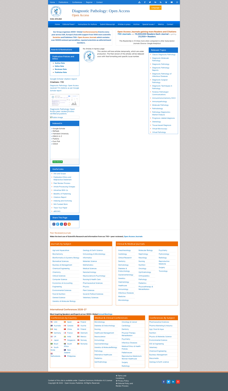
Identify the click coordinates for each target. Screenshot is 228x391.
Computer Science (59, 279)
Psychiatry (163, 250)
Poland (83, 322)
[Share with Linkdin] (61, 224)
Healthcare (122, 286)
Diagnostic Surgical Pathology (159, 81)
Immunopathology (159, 101)
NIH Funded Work (61, 204)
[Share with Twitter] (57, 224)
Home (52, 2)
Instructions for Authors (87, 24)
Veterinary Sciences (90, 297)
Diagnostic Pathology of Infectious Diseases (161, 75)
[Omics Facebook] (144, 2)
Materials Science (90, 261)
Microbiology (123, 300)
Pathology (143, 279)
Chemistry (56, 272)
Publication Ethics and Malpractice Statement (62, 178)
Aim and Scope (60, 174)
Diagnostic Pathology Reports (160, 69)
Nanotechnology (89, 272)
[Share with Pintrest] (65, 224)
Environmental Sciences (61, 290)
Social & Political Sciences (93, 294)
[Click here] (139, 2)
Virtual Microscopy (159, 129)
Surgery (162, 267)
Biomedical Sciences (60, 261)
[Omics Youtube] (172, 2)
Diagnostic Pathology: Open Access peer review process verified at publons (62, 111)
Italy (55, 329)
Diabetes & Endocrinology (124, 269)
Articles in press (124, 24)
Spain (69, 322)
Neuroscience (99, 336)
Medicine (121, 296)
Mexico (83, 336)
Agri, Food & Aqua (156, 329)
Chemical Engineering (61, 268)
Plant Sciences (88, 290)
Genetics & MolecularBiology (105, 347)
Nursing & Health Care (91, 279)
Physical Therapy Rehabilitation (128, 334)
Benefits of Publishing (62, 194)
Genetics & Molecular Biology (64, 301)
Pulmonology (164, 254)
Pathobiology (157, 108)
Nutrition (142, 265)
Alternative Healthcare (103, 355)
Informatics (87, 258)
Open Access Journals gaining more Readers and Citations (146, 31)
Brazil (55, 344)
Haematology (123, 282)
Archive (136, 24)
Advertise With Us (61, 190)
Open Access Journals (87, 37)
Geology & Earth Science (93, 250)
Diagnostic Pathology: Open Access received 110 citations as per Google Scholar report (64, 88)
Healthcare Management (104, 333)
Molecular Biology (146, 250)
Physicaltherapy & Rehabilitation (146, 288)
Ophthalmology (145, 272)
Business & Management (62, 265)
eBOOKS (57, 211)
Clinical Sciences (59, 276)
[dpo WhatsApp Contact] (177, 2)
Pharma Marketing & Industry (160, 326)
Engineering (57, 287)
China (69, 329)
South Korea (55, 348)
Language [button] (155, 8)
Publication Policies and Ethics (63, 57)
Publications (63, 2)
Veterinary (153, 347)
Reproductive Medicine (164, 262)
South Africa (68, 345)
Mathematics (88, 265)
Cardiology (122, 254)
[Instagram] (178, 382)
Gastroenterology (101, 344)
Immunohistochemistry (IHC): (164, 98)
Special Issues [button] (148, 24)
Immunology (123, 289)
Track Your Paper (60, 208)
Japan (56, 340)
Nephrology (143, 254)
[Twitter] (168, 382)
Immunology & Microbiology (94, 254)
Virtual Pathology (159, 132)
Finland (83, 329)
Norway (83, 340)
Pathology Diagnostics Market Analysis (161, 113)
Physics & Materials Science (160, 336)
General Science (58, 297)
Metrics (161, 24)
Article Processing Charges (64, 187)
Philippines (71, 356)
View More (57, 162)
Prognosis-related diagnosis (163, 118)
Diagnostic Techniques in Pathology (162, 87)
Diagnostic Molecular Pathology (160, 59)
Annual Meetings (105, 314)
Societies (57, 37)
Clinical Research (125, 258)
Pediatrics (142, 283)
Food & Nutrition (58, 294)
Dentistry (121, 261)
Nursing (142, 261)
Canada (70, 326)
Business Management (158, 355)
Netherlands (55, 356)
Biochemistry (57, 254)
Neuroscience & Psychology (94, 276)
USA (55, 322)
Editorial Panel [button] (68, 24)
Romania (83, 344)
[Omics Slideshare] (166, 2)
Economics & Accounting (62, 283)
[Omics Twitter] (150, 2)
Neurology (143, 258)
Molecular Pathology (160, 105)
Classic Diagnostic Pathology (164, 54)
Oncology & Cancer (129, 322)
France (70, 333)
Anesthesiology (124, 250)
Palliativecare (127, 353)
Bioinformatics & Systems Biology (65, 258)
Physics (86, 287)
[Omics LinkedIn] (155, 2)
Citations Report (60, 197)
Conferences (77, 2)
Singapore (71, 340)
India (69, 336)
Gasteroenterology (125, 275)
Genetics (121, 278)
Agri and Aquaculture (60, 250)
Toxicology (163, 271)
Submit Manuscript (107, 24)
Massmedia (154, 358)
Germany (57, 333)
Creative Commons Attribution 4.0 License (95, 380)
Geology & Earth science (159, 362)
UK (54, 336)
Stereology (156, 122)
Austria (83, 326)
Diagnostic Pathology (160, 64)
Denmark (84, 333)
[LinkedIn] (173, 382)
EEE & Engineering (156, 344)
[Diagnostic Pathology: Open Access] (56, 11)
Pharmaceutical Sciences (93, 283)
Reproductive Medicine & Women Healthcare (131, 357)
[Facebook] (164, 382)
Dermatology (123, 265)
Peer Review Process (62, 183)
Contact (99, 2)
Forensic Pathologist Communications (160, 93)
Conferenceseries (90, 32)
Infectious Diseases (126, 293)
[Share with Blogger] (69, 224)
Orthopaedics (144, 276)
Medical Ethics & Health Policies (131, 347)
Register (89, 2)
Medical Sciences (90, 268)
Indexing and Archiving (63, 201)
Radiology (163, 258)
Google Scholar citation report (63, 79)
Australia (57, 326)
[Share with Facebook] (53, 224)
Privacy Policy (123, 381)
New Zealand (67, 351)
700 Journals (124, 34)
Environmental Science (158, 340)
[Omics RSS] (160, 2)
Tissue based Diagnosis (161, 125)
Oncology (142, 268)
